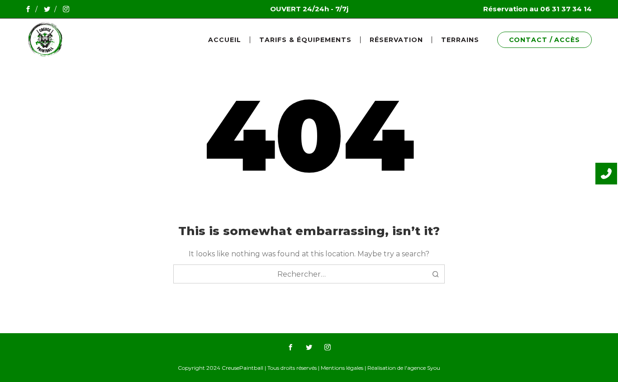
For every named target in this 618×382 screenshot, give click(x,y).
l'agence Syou (422, 367)
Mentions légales (342, 367)
